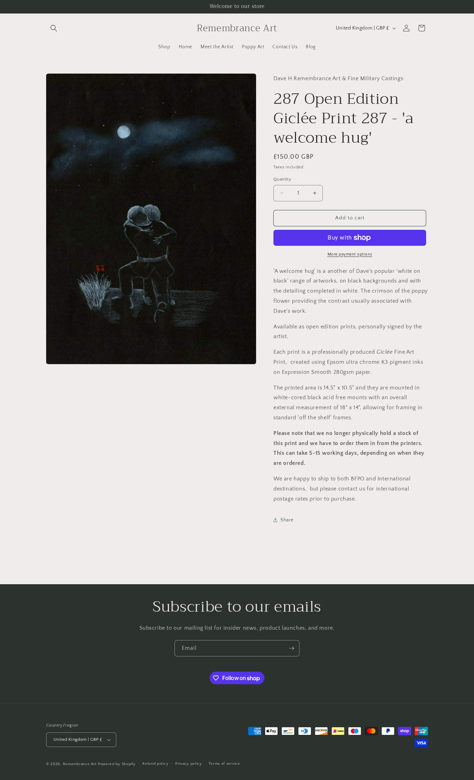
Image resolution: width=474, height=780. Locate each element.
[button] (53, 28)
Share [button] (287, 520)
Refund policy (155, 764)
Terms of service (224, 764)
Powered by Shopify (117, 764)
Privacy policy (188, 764)
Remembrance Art (80, 764)
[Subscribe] (291, 648)
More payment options (350, 254)
